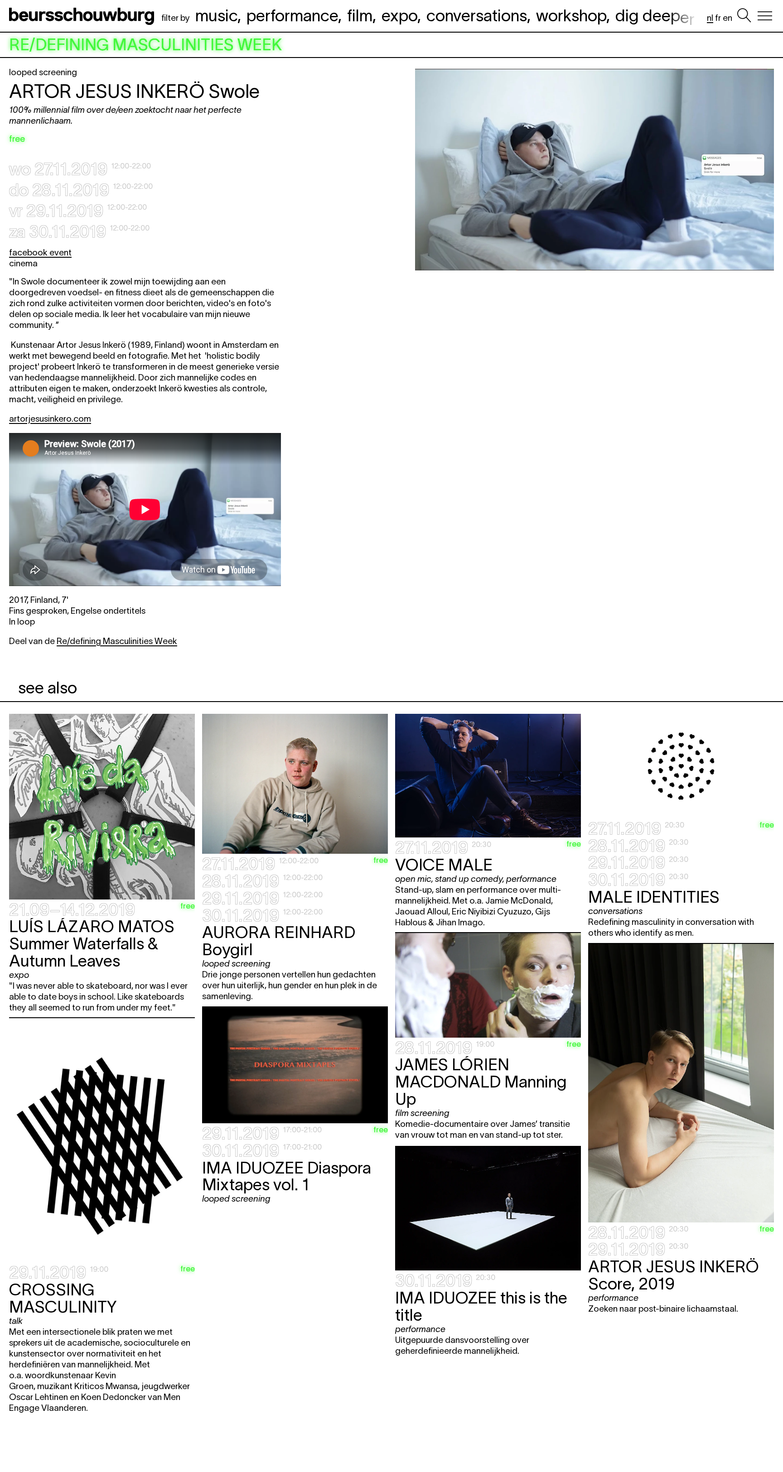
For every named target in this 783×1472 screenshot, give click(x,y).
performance (292, 15)
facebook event (40, 252)
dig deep (655, 15)
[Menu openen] (765, 16)
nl (710, 18)
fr (718, 18)
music (216, 15)
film (359, 15)
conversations (476, 15)
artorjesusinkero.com (50, 418)
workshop (571, 15)
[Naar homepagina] (83, 16)
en (727, 18)
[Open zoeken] (744, 16)
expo (399, 15)
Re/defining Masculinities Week (117, 641)
